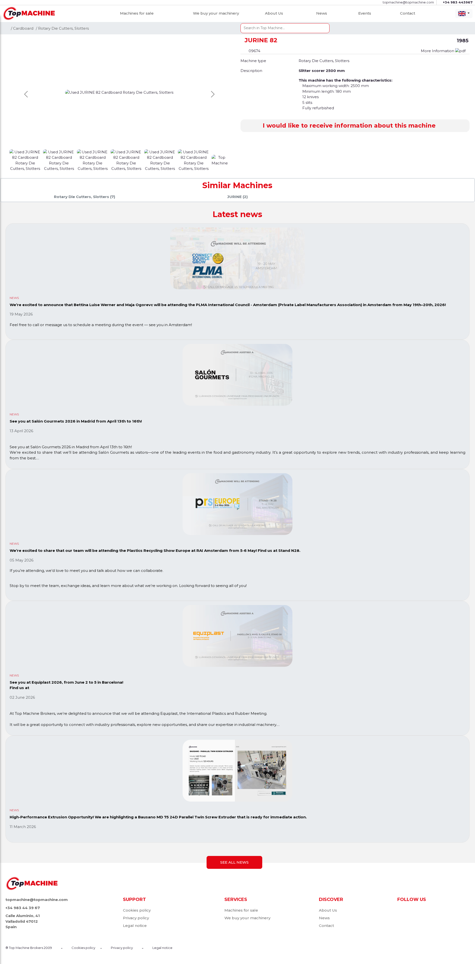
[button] (355, 125)
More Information (438, 50)
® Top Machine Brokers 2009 (28, 948)
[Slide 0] (25, 160)
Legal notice (135, 925)
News (321, 13)
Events (364, 13)
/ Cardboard (22, 28)
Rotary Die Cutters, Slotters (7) (84, 196)
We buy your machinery (216, 13)
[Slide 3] (127, 160)
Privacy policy (136, 918)
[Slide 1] (59, 160)
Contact (407, 13)
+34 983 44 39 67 (22, 907)
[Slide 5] (194, 160)
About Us (274, 13)
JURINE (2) (237, 196)
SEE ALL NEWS (234, 862)
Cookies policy (137, 910)
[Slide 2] (93, 160)
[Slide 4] (160, 160)
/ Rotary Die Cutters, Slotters (62, 28)
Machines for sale (137, 13)
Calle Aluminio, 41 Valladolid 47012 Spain (22, 921)
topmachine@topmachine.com (36, 899)
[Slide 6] (220, 160)
